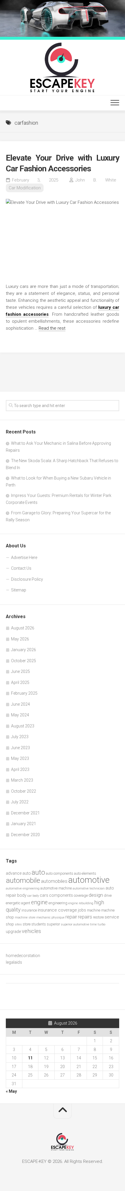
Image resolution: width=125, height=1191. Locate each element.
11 (30, 1058)
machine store (25, 917)
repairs (85, 917)
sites (18, 924)
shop (10, 924)
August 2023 (22, 726)
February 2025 (24, 693)
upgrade (13, 931)
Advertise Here (24, 557)
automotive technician (89, 888)
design (96, 895)
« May (11, 1091)
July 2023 (19, 736)
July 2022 (19, 802)
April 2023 (20, 769)
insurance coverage (57, 910)
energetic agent (18, 903)
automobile (23, 880)
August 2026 (22, 628)
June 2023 (20, 747)
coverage (81, 895)
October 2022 (23, 791)
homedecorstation (23, 955)
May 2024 (20, 715)
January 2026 (23, 649)
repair (71, 917)
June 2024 (20, 704)
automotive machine (56, 888)
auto (38, 872)
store (27, 924)
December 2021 (25, 813)
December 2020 (25, 834)
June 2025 (20, 671)
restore (98, 917)
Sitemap (18, 590)
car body (33, 896)
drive (108, 895)
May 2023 (20, 758)
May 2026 (20, 639)
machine (93, 910)
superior (53, 924)
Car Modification (25, 187)
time (93, 924)
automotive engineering (23, 888)
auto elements (85, 873)
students (38, 924)
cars (44, 895)
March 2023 (22, 780)
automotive (89, 880)
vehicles (31, 931)
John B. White (95, 180)
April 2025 (20, 682)
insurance (29, 910)
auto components (59, 873)
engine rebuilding (80, 903)
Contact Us (21, 568)
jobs (82, 910)
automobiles (54, 881)
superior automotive (75, 924)
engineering (58, 903)
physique (58, 917)
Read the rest (52, 328)
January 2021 (23, 823)
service (112, 917)
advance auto (18, 873)
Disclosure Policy (27, 579)
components (61, 895)
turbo (101, 924)
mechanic (43, 917)
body (21, 895)
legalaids (14, 962)
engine (39, 902)
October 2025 (23, 660)
